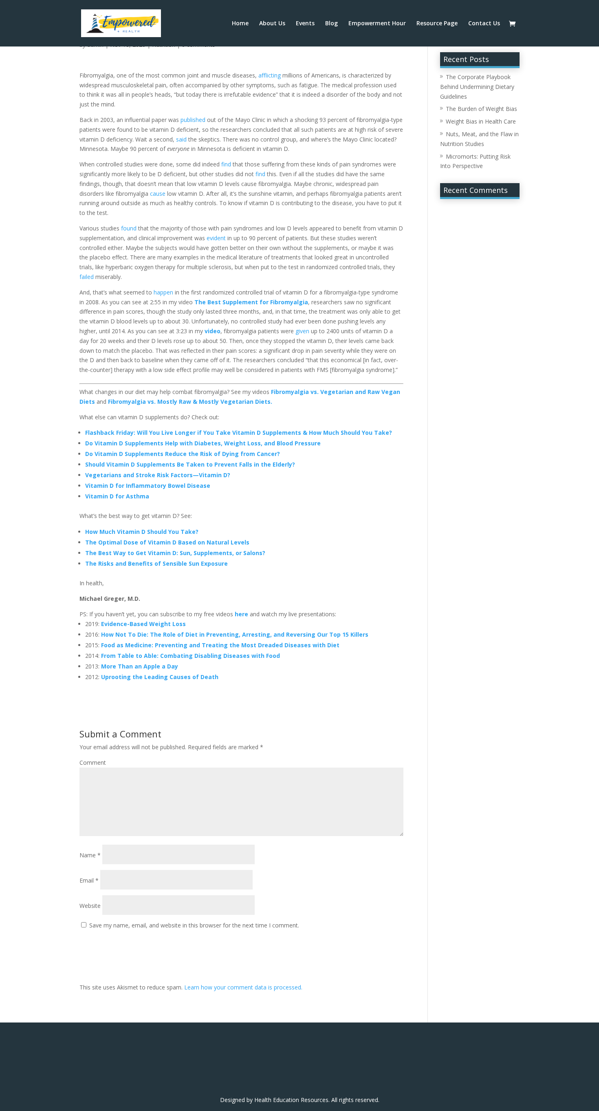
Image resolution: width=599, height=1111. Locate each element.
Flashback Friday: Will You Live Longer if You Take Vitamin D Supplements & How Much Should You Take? (238, 432)
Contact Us (484, 23)
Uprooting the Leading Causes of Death (159, 677)
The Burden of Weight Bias (481, 109)
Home (240, 23)
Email (89, 880)
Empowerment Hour (377, 23)
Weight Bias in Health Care (481, 121)
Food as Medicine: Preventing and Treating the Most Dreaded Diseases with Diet (220, 645)
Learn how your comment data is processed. (243, 987)
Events (305, 23)
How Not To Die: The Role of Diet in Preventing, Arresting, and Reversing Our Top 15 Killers (234, 634)
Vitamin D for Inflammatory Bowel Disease (147, 485)
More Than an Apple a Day (139, 666)
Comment (92, 762)
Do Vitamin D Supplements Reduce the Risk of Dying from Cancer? (182, 454)
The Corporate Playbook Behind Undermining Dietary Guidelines (477, 86)
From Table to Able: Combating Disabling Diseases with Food (190, 656)
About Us (272, 23)
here (241, 614)
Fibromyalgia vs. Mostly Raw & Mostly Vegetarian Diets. (190, 401)
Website (90, 906)
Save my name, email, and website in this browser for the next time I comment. (194, 925)
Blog (331, 23)
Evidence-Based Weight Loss (143, 624)
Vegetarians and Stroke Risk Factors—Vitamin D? (157, 475)
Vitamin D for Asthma (117, 496)
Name (90, 855)
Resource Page (437, 23)
